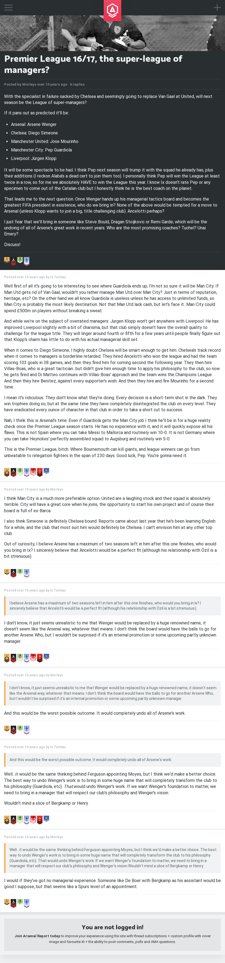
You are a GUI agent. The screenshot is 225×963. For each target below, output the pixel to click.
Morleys (29, 84)
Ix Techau (58, 277)
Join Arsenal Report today (37, 936)
